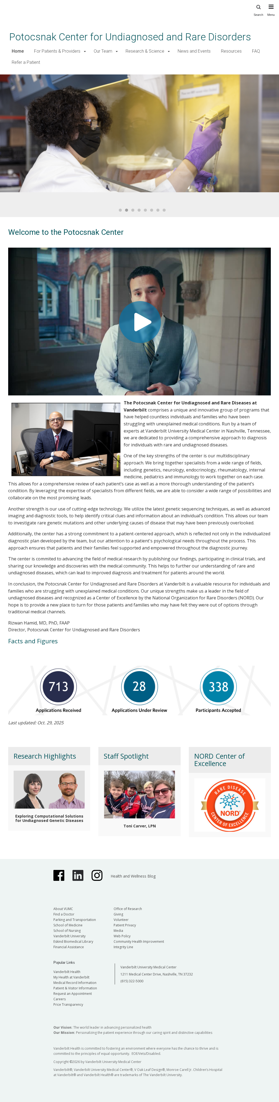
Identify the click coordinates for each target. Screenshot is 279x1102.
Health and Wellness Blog (133, 876)
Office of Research (128, 908)
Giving (118, 914)
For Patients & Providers (57, 51)
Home (18, 51)
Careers (59, 999)
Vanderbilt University (69, 936)
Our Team (103, 51)
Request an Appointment (72, 993)
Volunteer (121, 919)
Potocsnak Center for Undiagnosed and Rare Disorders (130, 37)
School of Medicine (68, 925)
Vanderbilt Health (66, 971)
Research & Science (145, 51)
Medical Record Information (74, 982)
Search (258, 14)
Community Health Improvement (139, 941)
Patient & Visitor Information (75, 988)
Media (118, 930)
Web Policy (122, 936)
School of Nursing (67, 930)
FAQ (256, 51)
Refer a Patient (26, 62)
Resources (231, 51)
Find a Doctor (63, 914)
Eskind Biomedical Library (73, 941)
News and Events (194, 51)
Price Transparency (68, 1004)
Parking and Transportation (74, 919)
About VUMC (63, 908)
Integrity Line (123, 947)
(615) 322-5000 (131, 981)
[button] (85, 51)
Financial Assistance (68, 947)
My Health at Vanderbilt (71, 977)
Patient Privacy (125, 925)
